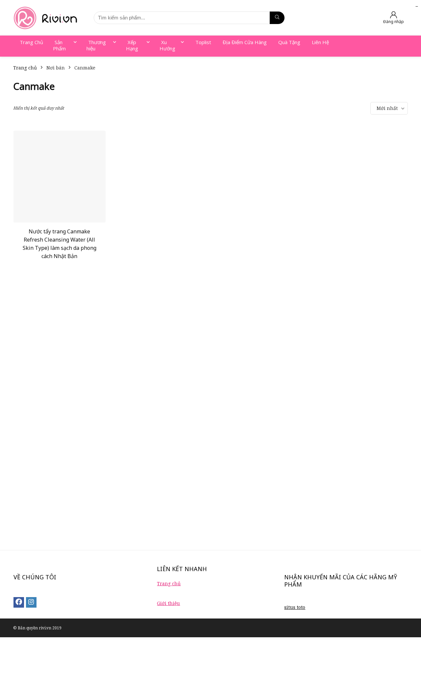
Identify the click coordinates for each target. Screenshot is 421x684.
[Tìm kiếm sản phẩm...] (277, 18)
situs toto (294, 607)
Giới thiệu (168, 603)
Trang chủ (25, 68)
